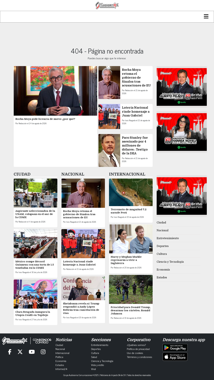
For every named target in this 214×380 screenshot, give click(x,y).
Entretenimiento (168, 238)
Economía (163, 269)
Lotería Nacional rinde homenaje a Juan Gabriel (135, 111)
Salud (94, 357)
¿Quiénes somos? (136, 345)
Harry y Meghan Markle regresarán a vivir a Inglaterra (126, 260)
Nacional (162, 230)
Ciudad (161, 222)
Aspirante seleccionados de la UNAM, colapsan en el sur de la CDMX (35, 214)
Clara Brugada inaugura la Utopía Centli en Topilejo (32, 313)
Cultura (162, 254)
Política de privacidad (138, 349)
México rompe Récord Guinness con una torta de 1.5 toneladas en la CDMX (34, 264)
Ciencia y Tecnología (170, 261)
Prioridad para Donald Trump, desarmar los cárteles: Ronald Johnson (131, 310)
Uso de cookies (135, 353)
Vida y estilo (97, 365)
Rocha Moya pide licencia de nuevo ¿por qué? (45, 118)
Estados (162, 277)
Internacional (62, 353)
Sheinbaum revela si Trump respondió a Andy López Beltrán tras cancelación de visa (81, 308)
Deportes (163, 246)
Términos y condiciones (139, 357)
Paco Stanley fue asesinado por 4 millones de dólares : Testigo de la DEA (135, 145)
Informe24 (61, 369)
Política (59, 357)
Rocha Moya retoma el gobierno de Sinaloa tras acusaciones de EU (136, 77)
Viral (93, 369)
